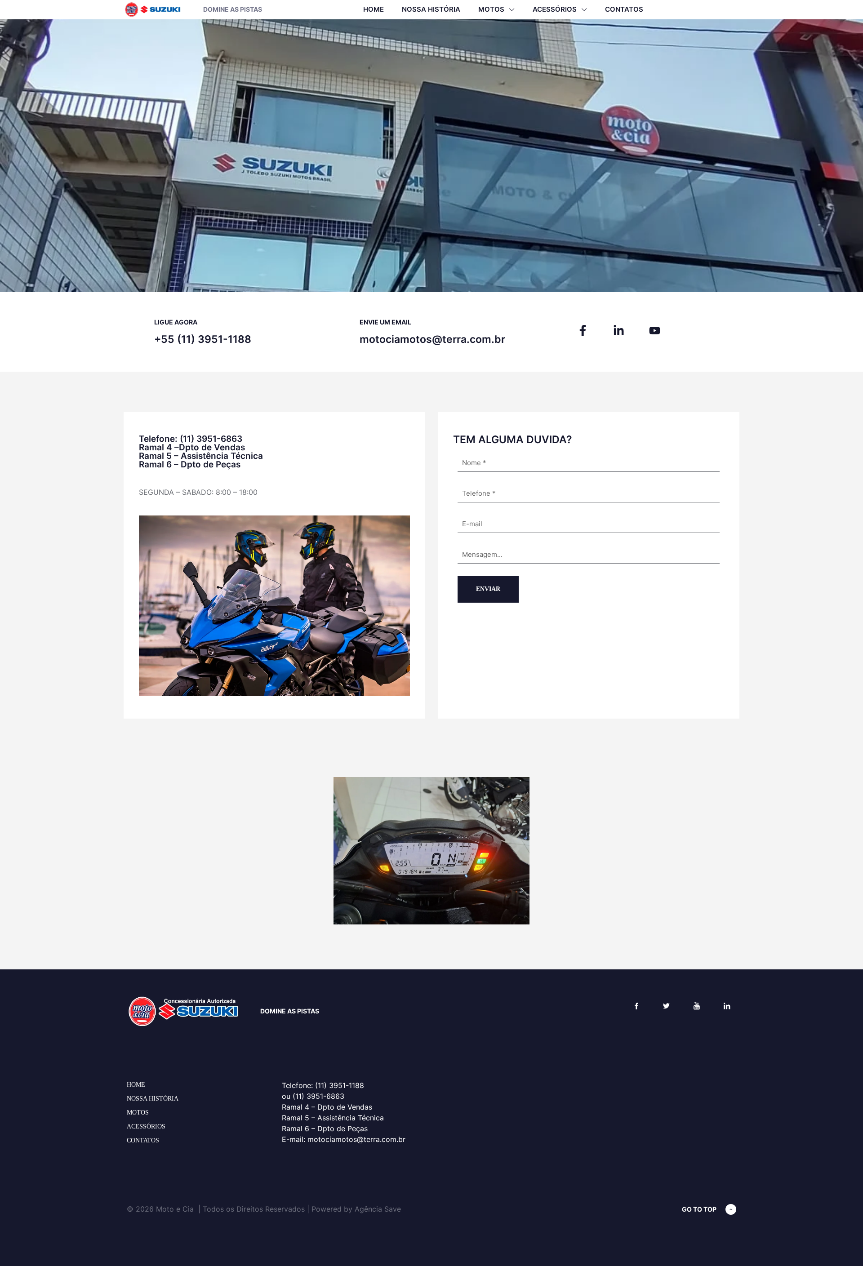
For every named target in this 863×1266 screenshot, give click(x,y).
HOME (136, 1084)
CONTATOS (143, 1140)
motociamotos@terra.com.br (432, 339)
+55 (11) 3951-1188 (202, 339)
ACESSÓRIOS (146, 1126)
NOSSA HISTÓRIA (152, 1098)
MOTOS (138, 1112)
